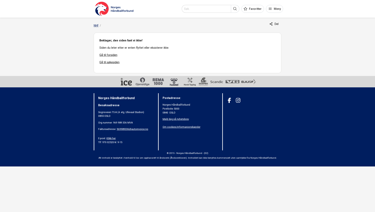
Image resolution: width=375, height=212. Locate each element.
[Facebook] (229, 100)
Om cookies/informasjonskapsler (181, 126)
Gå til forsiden (108, 55)
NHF (96, 25)
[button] (235, 9)
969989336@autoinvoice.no (132, 129)
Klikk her (111, 138)
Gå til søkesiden (109, 62)
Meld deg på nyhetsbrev (176, 119)
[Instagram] (238, 100)
